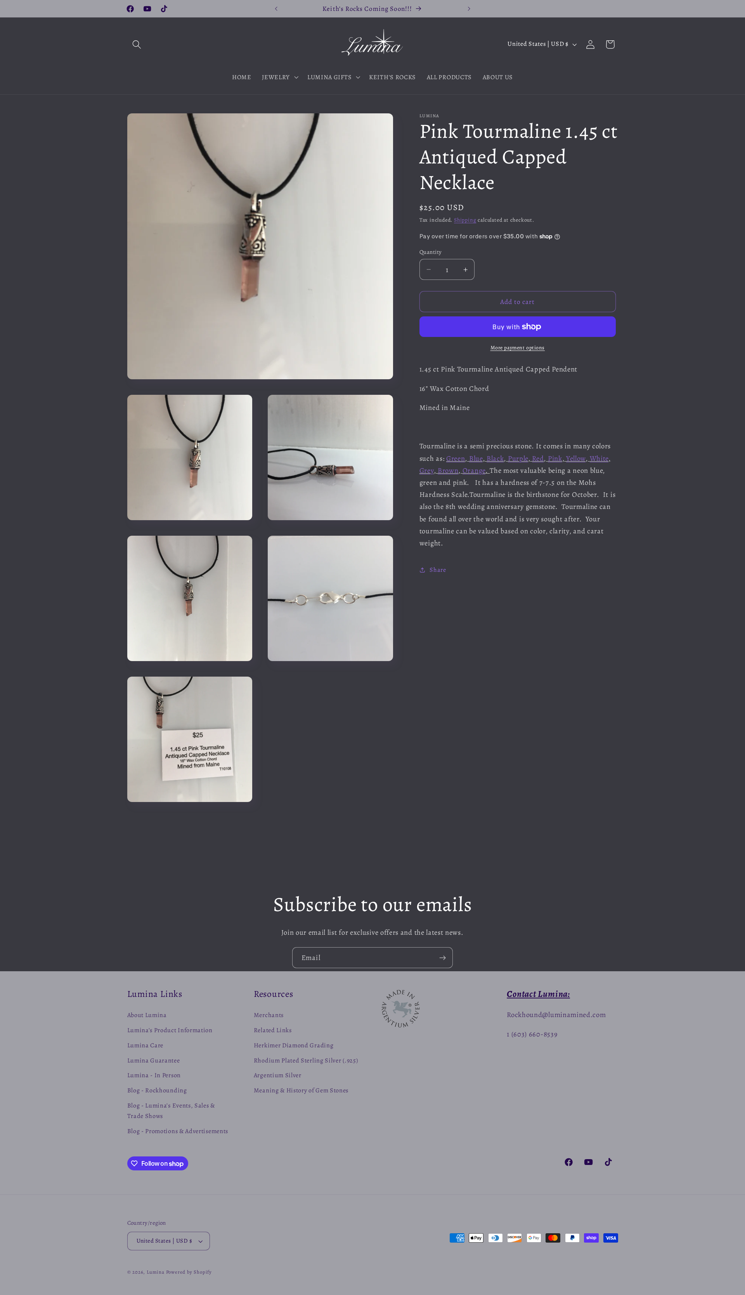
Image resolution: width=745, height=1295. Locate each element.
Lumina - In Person (154, 1075)
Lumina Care (145, 1045)
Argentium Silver (277, 1075)
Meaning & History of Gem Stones (301, 1090)
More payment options (517, 347)
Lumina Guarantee (153, 1060)
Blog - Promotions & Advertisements (177, 1131)
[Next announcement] (468, 8)
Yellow (576, 458)
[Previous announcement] (276, 8)
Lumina (156, 1272)
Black (495, 458)
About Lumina (147, 1015)
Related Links (273, 1030)
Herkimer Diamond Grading (294, 1045)
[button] (137, 44)
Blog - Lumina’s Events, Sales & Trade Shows (171, 1110)
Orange (474, 470)
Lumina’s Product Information (170, 1030)
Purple (518, 458)
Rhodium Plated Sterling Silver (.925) (306, 1060)
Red (538, 458)
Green (455, 458)
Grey (426, 470)
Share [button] (438, 570)
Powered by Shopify (189, 1272)
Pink (555, 458)
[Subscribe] (442, 957)
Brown (448, 470)
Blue (476, 458)
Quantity (430, 252)
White (599, 458)
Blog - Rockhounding (157, 1090)
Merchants (269, 1015)
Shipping (465, 220)
